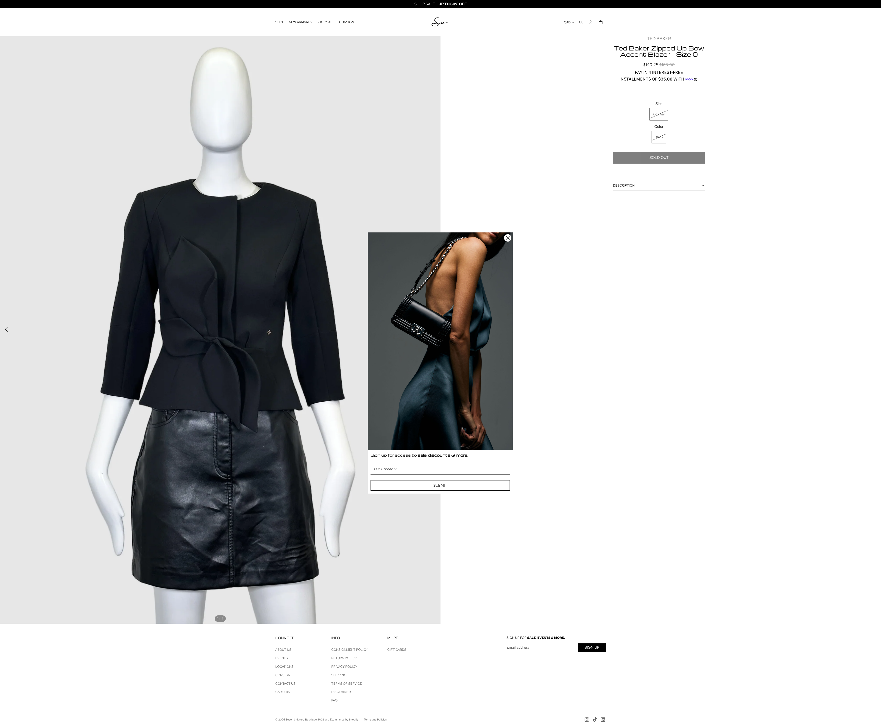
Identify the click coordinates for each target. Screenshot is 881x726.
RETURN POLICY (344, 658)
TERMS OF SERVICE (346, 683)
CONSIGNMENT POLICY (349, 650)
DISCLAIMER (341, 692)
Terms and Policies (375, 719)
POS (321, 719)
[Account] (590, 22)
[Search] (581, 22)
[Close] (507, 237)
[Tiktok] (595, 719)
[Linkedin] (603, 719)
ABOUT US (283, 650)
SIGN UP (592, 647)
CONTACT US (285, 683)
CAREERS (282, 692)
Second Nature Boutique (301, 719)
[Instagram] (587, 719)
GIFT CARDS (396, 650)
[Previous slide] (5, 330)
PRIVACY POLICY (344, 667)
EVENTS (281, 658)
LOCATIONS (284, 667)
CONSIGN (282, 675)
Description (624, 185)
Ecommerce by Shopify (344, 719)
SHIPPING (338, 675)
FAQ (334, 700)
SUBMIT (440, 485)
